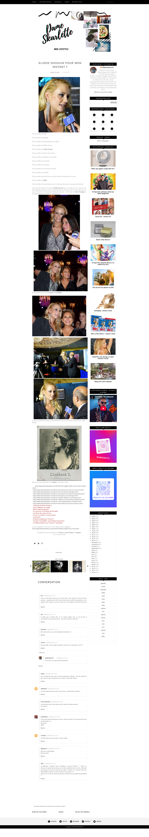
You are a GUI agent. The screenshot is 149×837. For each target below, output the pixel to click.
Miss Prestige (79, 192)
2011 (93, 570)
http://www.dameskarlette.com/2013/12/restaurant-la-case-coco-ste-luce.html (58, 490)
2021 (93, 526)
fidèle (45, 180)
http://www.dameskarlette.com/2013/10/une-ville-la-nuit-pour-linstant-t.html (58, 503)
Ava (42, 595)
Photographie (59, 552)
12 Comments (66, 72)
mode (103, 624)
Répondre (43, 607)
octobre (94, 546)
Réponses (41, 652)
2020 (93, 528)
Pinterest (71, 532)
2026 (93, 516)
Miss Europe (48, 149)
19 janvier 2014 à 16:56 (51, 674)
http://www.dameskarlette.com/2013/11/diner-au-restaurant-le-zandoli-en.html (58, 500)
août (93, 550)
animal (103, 596)
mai (92, 556)
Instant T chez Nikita (55, 293)
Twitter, (66, 532)
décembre (94, 542)
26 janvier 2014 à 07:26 (53, 748)
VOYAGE (103, 593)
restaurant (103, 630)
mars (93, 560)
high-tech (103, 614)
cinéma (103, 602)
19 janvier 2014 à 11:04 (49, 595)
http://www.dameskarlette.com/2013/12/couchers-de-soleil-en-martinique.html (58, 494)
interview (103, 617)
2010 (93, 572)
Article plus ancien (81, 812)
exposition (103, 608)
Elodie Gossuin (58, 188)
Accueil (61, 812)
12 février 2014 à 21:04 (50, 763)
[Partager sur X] (34, 543)
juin (92, 554)
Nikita (54, 482)
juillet (93, 552)
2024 (93, 520)
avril (93, 558)
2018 (93, 532)
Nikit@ (42, 674)
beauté (103, 599)
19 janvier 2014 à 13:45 (62, 658)
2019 (93, 530)
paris (103, 627)
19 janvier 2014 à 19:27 (54, 717)
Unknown (44, 688)
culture (103, 605)
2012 (93, 568)
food (103, 611)
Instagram (78, 532)
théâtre (103, 636)
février (93, 562)
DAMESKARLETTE (49, 658)
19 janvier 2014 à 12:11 (53, 629)
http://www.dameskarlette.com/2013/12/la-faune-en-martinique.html (55, 496)
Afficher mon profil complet (103, 92)
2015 (93, 538)
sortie (103, 633)
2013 (93, 566)
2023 (93, 522)
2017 (93, 534)
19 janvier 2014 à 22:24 (52, 735)
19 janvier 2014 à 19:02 (53, 688)
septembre (95, 548)
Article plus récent (40, 812)
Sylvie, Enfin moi (45, 702)
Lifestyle (103, 586)
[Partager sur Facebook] (41, 543)
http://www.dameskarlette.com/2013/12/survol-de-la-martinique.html (55, 492)
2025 (93, 518)
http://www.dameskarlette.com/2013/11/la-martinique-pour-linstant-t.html (57, 501)
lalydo (43, 642)
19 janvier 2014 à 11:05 (49, 614)
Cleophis (43, 735)
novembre (95, 544)
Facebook (61, 532)
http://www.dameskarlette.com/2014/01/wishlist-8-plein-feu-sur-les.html (55, 529)
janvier (93, 564)
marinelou (44, 748)
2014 (93, 540)
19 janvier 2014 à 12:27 (51, 642)
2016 (93, 536)
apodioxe (43, 629)
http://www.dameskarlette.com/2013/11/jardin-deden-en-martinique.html (57, 498)
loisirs (103, 621)
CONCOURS (103, 583)
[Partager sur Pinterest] (38, 543)
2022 (93, 524)
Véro (42, 763)
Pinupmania (44, 717)
